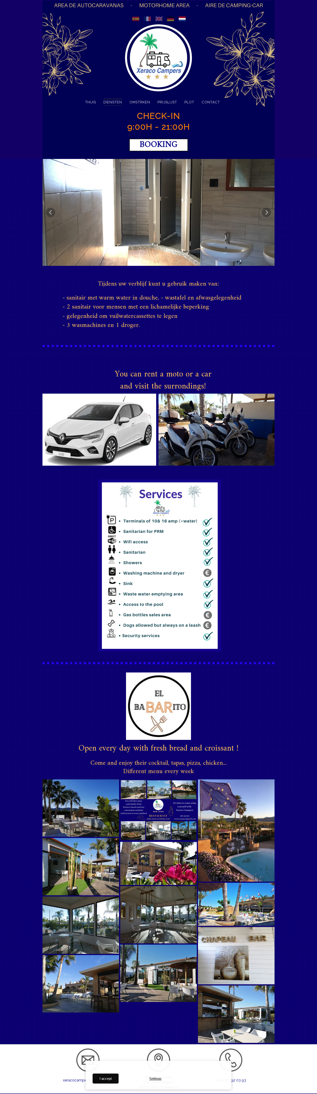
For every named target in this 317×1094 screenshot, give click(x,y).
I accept (106, 1079)
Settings (155, 1079)
